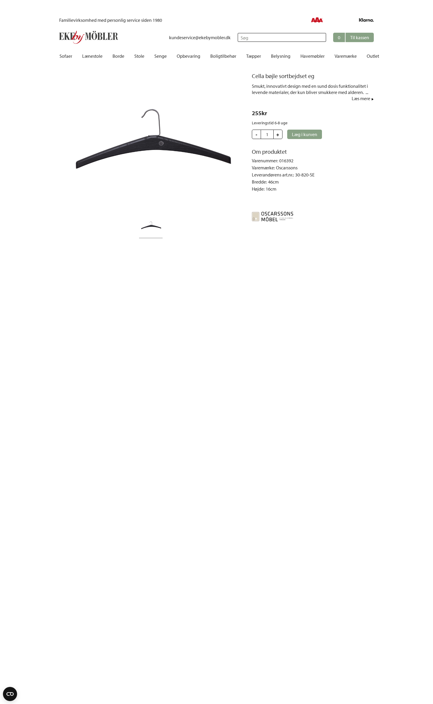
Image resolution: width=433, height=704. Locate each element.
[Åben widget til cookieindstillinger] (10, 694)
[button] (353, 37)
